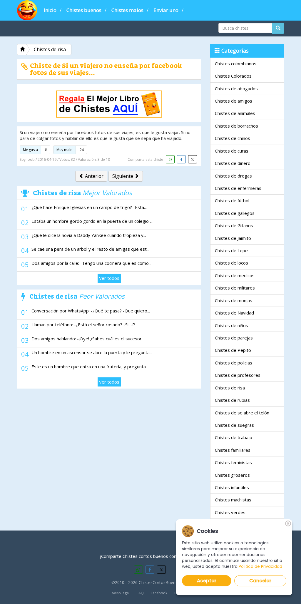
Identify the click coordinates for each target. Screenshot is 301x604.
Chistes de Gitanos (234, 225)
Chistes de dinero (232, 163)
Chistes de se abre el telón (242, 413)
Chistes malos (127, 10)
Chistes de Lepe (231, 250)
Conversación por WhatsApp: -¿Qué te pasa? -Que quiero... (90, 311)
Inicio (50, 10)
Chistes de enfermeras (238, 188)
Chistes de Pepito (233, 350)
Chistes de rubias (232, 400)
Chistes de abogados (236, 88)
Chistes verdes (230, 512)
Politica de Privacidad (260, 566)
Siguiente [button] (123, 176)
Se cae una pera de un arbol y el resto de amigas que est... (90, 249)
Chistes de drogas (233, 176)
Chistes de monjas (233, 300)
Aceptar (206, 580)
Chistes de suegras (234, 425)
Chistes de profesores (237, 375)
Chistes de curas (231, 151)
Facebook (159, 592)
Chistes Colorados (233, 76)
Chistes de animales (235, 113)
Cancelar (260, 580)
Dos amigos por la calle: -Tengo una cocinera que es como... (91, 263)
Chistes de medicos (235, 275)
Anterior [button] (93, 176)
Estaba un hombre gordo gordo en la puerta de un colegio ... (92, 221)
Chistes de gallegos (235, 213)
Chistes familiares (232, 450)
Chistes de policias (233, 363)
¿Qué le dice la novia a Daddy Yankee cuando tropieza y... (88, 235)
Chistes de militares (235, 288)
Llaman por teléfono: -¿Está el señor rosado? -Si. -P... (84, 324)
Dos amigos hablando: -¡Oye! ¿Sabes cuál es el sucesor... (87, 339)
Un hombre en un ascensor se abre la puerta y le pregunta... (91, 352)
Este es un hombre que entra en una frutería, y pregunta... (89, 366)
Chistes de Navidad (234, 313)
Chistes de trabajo (233, 437)
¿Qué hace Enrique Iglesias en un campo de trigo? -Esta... (89, 207)
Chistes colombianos (235, 63)
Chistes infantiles (232, 487)
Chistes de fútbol (232, 200)
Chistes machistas (233, 500)
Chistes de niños (231, 325)
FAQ (140, 592)
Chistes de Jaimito (233, 238)
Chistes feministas (233, 462)
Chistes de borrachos (236, 126)
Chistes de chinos (232, 138)
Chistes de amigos (233, 101)
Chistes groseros (232, 475)
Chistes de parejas (234, 338)
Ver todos (109, 278)
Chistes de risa (230, 388)
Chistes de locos (231, 263)
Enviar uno (165, 10)
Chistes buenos (83, 10)
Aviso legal (121, 592)
